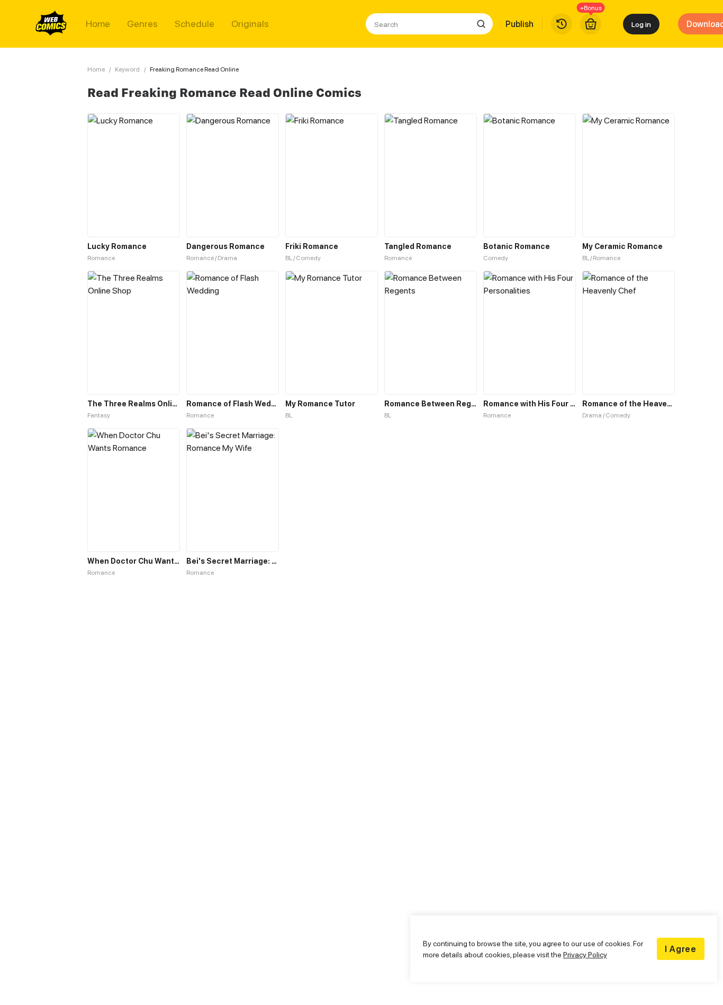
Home (98, 24)
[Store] (590, 23)
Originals (250, 24)
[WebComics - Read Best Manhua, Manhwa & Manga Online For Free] (51, 23)
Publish (519, 24)
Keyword (127, 69)
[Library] (561, 23)
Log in (641, 24)
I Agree (681, 949)
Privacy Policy (585, 954)
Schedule (194, 24)
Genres (142, 24)
